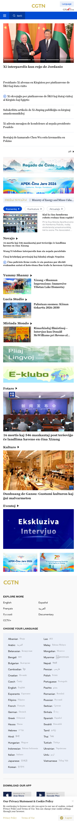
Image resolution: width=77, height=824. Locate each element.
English (7, 602)
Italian (15, 754)
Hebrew (16, 730)
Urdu (49, 754)
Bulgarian (19, 663)
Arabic (15, 645)
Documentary (46, 614)
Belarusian (20, 651)
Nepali (50, 663)
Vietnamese (56, 760)
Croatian (17, 675)
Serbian (52, 705)
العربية (42, 608)
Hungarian (18, 742)
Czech (15, 681)
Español (43, 602)
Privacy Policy (10, 818)
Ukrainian (55, 748)
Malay (55, 645)
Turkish (52, 742)
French (16, 705)
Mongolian (54, 651)
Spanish (53, 718)
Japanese (17, 760)
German (17, 712)
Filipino (16, 699)
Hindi (13, 736)
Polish (51, 675)
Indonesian (23, 748)
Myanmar (56, 657)
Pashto (50, 687)
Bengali (15, 657)
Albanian (16, 638)
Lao (48, 638)
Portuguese (55, 681)
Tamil (50, 730)
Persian (52, 669)
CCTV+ (7, 620)
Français (8, 608)
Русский (7, 614)
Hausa (15, 724)
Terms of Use (28, 818)
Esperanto (19, 693)
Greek (16, 718)
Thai (49, 736)
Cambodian (16, 669)
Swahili (53, 724)
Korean (16, 766)
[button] (10, 59)
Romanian (54, 693)
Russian (53, 699)
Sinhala (51, 712)
